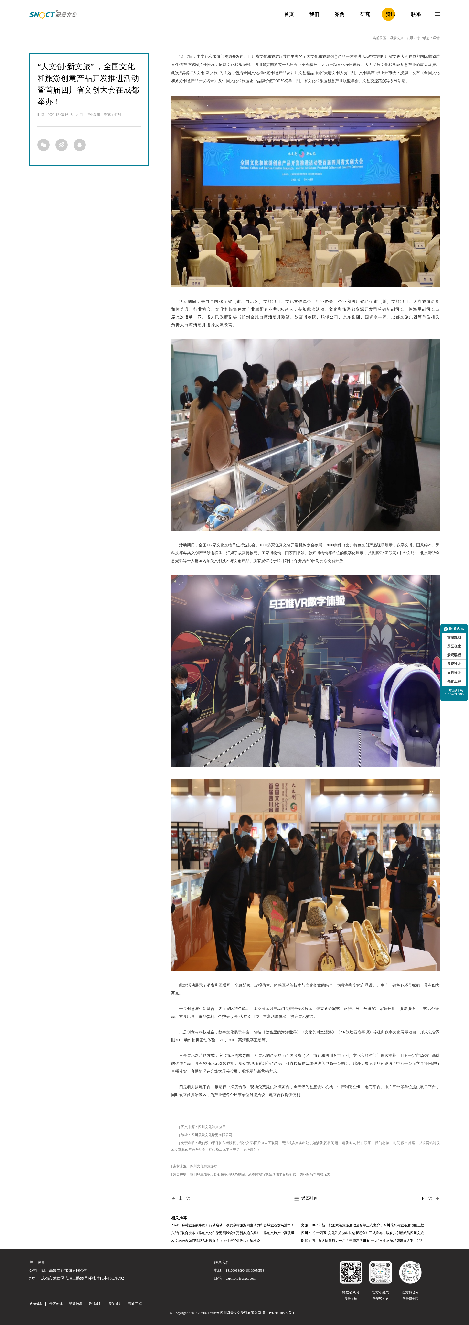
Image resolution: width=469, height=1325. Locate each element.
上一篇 (184, 1198)
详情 (436, 38)
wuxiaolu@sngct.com (241, 1278)
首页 (289, 14)
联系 (416, 14)
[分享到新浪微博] (61, 145)
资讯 (390, 14)
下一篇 (426, 1198)
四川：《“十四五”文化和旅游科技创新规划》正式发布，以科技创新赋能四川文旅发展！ (365, 1233)
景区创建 (454, 646)
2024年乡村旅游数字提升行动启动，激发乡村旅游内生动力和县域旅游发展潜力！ (232, 1225)
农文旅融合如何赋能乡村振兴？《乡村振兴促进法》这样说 (215, 1241)
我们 (314, 14)
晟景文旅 (397, 38)
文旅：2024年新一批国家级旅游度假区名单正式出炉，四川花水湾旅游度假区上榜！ (364, 1225)
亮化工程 (454, 681)
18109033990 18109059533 (245, 1270)
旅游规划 (454, 637)
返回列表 (309, 1198)
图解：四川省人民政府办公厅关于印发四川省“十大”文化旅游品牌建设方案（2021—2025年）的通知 (365, 1241)
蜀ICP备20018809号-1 (278, 1313)
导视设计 (454, 664)
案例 (340, 14)
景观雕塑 (454, 655)
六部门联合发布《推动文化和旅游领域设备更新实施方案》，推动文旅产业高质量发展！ (235, 1233)
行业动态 (423, 38)
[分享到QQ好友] (80, 145)
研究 (365, 14)
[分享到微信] (43, 145)
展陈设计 (454, 672)
